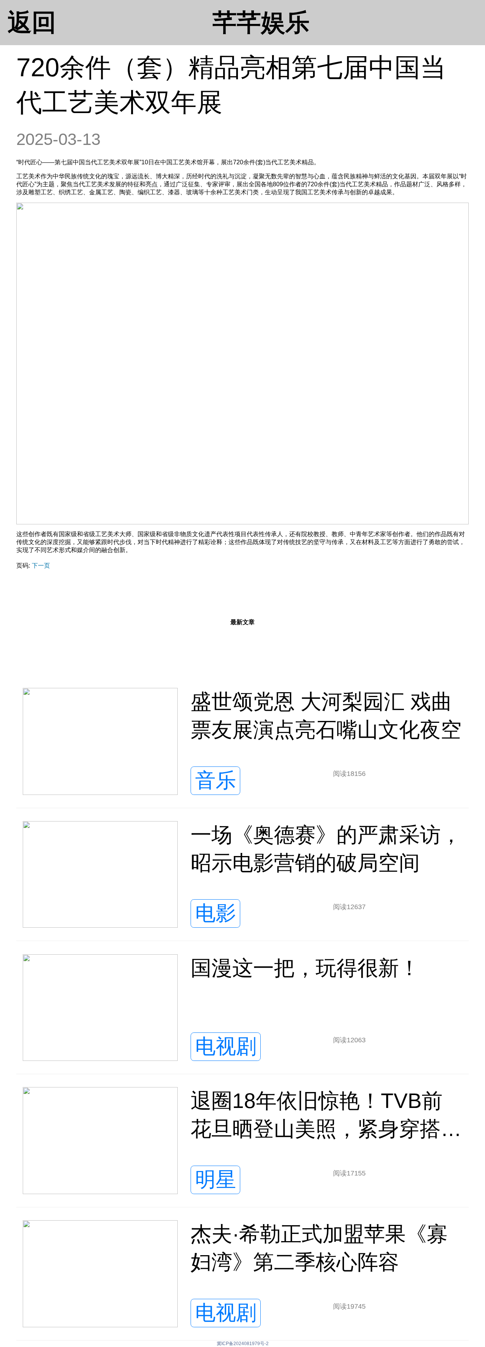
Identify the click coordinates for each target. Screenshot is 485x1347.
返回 (32, 22)
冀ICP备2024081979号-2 (243, 1343)
